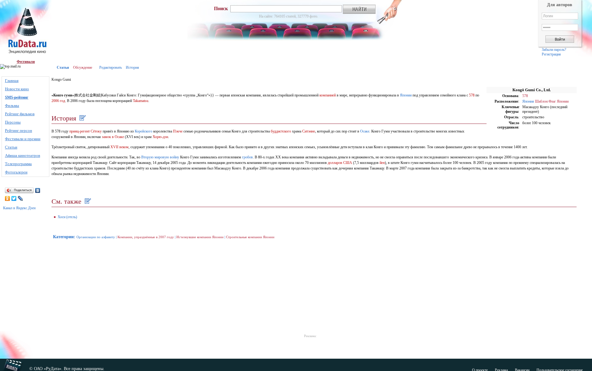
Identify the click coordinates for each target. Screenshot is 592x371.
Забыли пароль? (554, 49)
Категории (63, 236)
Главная (11, 80)
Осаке (364, 131)
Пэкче (178, 131)
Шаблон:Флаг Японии (552, 101)
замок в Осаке (113, 137)
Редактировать (110, 67)
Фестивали (26, 61)
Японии (406, 95)
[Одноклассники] (7, 198)
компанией (327, 95)
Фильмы (12, 105)
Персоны (13, 122)
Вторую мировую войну (160, 157)
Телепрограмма (18, 163)
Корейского (143, 131)
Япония (528, 101)
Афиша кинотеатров (22, 155)
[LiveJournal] (20, 198)
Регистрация (551, 54)
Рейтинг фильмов (20, 114)
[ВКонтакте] (38, 190)
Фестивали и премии (22, 139)
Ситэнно (308, 131)
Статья (63, 67)
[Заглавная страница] (25, 29)
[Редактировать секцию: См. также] (87, 201)
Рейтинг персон (18, 130)
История (132, 67)
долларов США (340, 163)
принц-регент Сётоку (85, 131)
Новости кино (17, 89)
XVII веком (119, 147)
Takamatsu (140, 101)
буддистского (281, 131)
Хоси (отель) (67, 217)
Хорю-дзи (160, 137)
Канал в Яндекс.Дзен (19, 208)
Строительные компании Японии (250, 237)
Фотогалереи (16, 172)
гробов (247, 157)
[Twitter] (14, 198)
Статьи (11, 147)
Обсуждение (82, 67)
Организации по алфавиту (95, 237)
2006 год (58, 101)
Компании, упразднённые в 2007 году (145, 237)
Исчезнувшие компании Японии (200, 237)
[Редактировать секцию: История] (82, 118)
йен (382, 163)
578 (525, 96)
